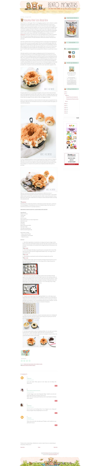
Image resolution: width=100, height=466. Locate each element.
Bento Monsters (46, 452)
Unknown (29, 378)
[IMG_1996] (39, 191)
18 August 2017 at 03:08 (30, 419)
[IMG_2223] (38, 158)
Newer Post (22, 447)
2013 (65, 109)
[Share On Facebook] (22, 361)
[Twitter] (73, 54)
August (66, 95)
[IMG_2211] (31, 347)
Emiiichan (29, 405)
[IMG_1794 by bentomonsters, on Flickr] (25, 258)
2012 (65, 111)
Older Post (55, 447)
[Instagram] (70, 54)
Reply (56, 385)
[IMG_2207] (31, 313)
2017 (65, 93)
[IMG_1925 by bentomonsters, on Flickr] (25, 248)
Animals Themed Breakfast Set (72, 97)
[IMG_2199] (31, 274)
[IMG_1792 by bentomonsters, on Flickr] (25, 254)
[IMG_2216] (47, 347)
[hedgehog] (23, 202)
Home (39, 447)
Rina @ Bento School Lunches (33, 390)
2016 (65, 103)
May (66, 101)
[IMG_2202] (31, 294)
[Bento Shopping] (71, 149)
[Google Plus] (70, 57)
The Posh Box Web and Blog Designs (54, 453)
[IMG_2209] (31, 329)
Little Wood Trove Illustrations (53, 454)
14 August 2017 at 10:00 (30, 407)
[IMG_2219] (39, 91)
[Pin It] (27, 361)
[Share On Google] (24, 361)
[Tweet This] (29, 361)
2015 (65, 105)
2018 (65, 91)
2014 (65, 107)
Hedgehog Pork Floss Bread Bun (72, 99)
